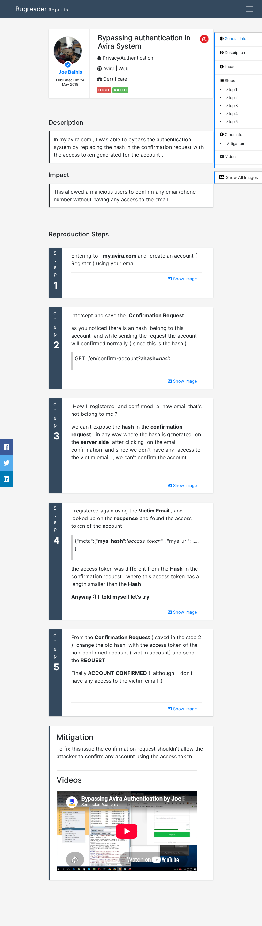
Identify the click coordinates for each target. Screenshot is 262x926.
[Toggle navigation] (249, 9)
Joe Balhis (70, 72)
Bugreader (42, 9)
